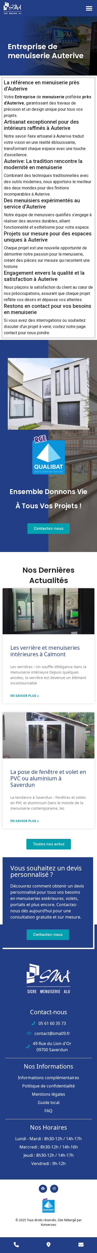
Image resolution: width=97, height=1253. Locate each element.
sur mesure (48, 260)
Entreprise (25, 96)
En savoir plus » (24, 695)
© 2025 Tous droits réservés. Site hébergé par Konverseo (49, 1222)
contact (10, 332)
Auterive (63, 136)
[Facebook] (43, 1189)
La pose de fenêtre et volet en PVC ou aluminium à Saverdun (48, 778)
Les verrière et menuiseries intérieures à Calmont (45, 651)
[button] (89, 8)
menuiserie (53, 96)
